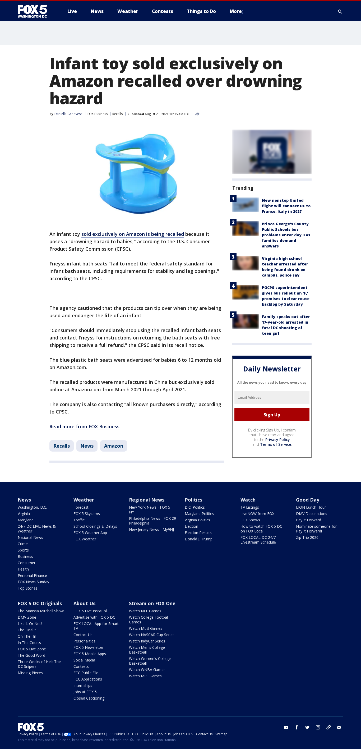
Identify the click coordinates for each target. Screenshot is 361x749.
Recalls (117, 114)
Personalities (84, 641)
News (87, 446)
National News (30, 537)
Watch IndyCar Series (147, 641)
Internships (82, 685)
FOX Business (97, 114)
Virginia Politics (197, 519)
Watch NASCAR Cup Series (151, 634)
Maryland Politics (199, 513)
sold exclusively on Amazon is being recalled (132, 234)
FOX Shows (250, 519)
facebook (297, 727)
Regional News (146, 500)
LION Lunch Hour (311, 507)
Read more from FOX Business (84, 426)
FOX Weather (84, 538)
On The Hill (27, 636)
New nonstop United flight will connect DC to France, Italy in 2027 (286, 206)
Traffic (79, 519)
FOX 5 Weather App (90, 532)
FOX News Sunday (33, 581)
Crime (23, 543)
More (236, 11)
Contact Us (82, 634)
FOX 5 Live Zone (32, 648)
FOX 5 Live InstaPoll (90, 610)
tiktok (328, 727)
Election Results (198, 532)
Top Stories (28, 588)
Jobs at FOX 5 (85, 691)
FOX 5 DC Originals (40, 603)
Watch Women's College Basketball (150, 661)
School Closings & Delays (95, 526)
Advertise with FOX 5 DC (94, 617)
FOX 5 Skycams (86, 513)
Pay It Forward (308, 519)
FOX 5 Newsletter (88, 647)
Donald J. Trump (198, 538)
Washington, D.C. (32, 507)
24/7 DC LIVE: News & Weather (37, 529)
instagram (318, 727)
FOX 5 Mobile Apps (89, 653)
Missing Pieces (30, 672)
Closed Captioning (88, 698)
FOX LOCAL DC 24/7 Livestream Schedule (258, 540)
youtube (286, 727)
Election (191, 526)
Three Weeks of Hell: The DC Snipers (39, 664)
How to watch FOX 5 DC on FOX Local (261, 529)
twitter (307, 727)
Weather (83, 500)
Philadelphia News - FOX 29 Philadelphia (152, 521)
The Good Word (31, 655)
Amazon (113, 446)
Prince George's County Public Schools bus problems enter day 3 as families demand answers (286, 235)
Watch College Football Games (149, 619)
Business (25, 556)
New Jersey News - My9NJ (151, 529)
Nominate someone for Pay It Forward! (316, 529)
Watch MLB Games (145, 628)
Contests (81, 666)
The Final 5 (27, 629)
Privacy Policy (277, 439)
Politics (193, 500)
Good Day (307, 500)
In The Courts (29, 642)
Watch (248, 500)
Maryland (26, 519)
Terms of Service (275, 444)
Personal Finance (32, 575)
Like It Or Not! (30, 623)
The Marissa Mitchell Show (41, 610)
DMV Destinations (311, 513)
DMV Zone (27, 617)
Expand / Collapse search (340, 11)
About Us (84, 603)
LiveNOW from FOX (257, 513)
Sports (23, 550)
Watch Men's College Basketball (147, 650)
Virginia (24, 513)
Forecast (81, 507)
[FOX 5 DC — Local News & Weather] (35, 11)
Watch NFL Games (145, 610)
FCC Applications (87, 679)
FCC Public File (85, 672)
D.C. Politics (195, 507)
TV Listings (249, 507)
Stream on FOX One (152, 603)
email (339, 727)
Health (23, 569)
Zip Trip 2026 (307, 537)
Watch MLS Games (145, 675)
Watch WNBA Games (147, 669)
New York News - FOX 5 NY (149, 509)
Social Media (84, 660)
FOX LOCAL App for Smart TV (96, 626)
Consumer (26, 562)
